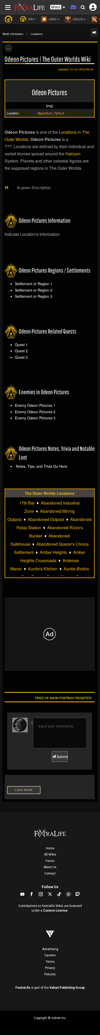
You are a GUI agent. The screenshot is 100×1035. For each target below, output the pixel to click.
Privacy (50, 968)
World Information (13, 34)
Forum (50, 861)
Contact (50, 873)
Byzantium (45, 113)
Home (50, 848)
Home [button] (30, 19)
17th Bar (27, 503)
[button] (58, 7)
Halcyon (73, 154)
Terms (50, 962)
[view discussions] (94, 32)
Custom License (55, 910)
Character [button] (77, 19)
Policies (50, 974)
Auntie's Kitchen (42, 569)
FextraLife (22, 987)
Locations (36, 34)
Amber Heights (53, 552)
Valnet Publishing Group (67, 987)
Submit (61, 756)
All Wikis (50, 854)
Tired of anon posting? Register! (63, 698)
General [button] (52, 19)
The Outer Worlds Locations (49, 493)
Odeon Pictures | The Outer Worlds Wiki (48, 59)
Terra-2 (59, 113)
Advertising (50, 949)
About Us (50, 867)
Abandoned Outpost (46, 519)
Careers (50, 955)
